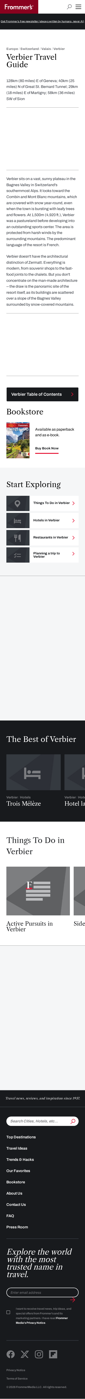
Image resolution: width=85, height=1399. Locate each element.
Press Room (17, 1227)
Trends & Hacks (20, 1160)
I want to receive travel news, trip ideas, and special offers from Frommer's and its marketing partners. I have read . (43, 1315)
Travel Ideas (16, 1148)
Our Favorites (18, 1171)
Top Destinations (21, 1137)
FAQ (10, 1216)
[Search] (72, 1120)
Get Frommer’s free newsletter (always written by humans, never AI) (42, 21)
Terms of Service (17, 1378)
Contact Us (16, 1205)
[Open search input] (69, 7)
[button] (78, 7)
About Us (14, 1193)
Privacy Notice (15, 1370)
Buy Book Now (47, 448)
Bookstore (15, 1182)
